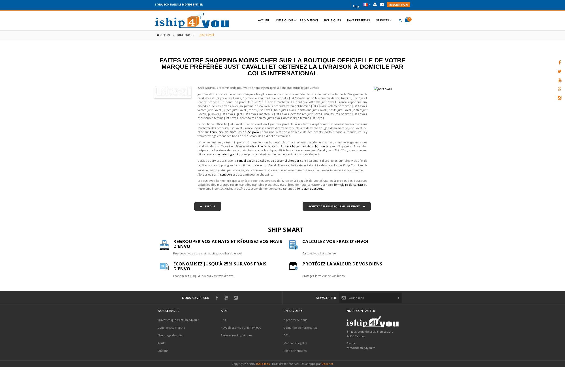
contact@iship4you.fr (361, 348)
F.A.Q (224, 320)
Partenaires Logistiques (236, 335)
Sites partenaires (295, 351)
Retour (208, 206)
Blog (356, 5)
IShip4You (263, 364)
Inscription (398, 5)
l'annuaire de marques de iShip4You (235, 132)
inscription (225, 174)
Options (163, 351)
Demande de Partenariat (300, 328)
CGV (286, 335)
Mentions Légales (295, 343)
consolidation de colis (251, 161)
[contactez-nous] (382, 4)
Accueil (165, 35)
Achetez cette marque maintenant (335, 206)
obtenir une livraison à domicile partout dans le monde (290, 146)
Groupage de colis (170, 335)
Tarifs (162, 343)
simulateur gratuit (227, 154)
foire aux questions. (310, 189)
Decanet (327, 364)
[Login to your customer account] (375, 4)
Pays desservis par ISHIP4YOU (241, 328)
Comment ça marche (171, 328)
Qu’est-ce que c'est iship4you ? (178, 320)
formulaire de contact (348, 185)
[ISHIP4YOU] (192, 20)
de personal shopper (285, 161)
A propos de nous (295, 320)
